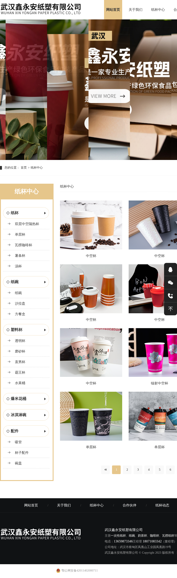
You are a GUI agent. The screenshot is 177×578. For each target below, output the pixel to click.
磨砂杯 (19, 351)
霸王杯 (19, 372)
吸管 (18, 442)
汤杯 (18, 266)
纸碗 (15, 282)
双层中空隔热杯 (26, 224)
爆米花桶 (18, 398)
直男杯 (19, 362)
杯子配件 (21, 452)
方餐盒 (19, 314)
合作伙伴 (129, 505)
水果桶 (19, 383)
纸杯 (15, 213)
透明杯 (19, 341)
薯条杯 (19, 255)
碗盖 (18, 463)
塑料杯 (16, 329)
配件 (15, 431)
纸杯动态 (162, 505)
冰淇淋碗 (18, 415)
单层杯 (19, 234)
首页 (24, 167)
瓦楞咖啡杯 (23, 245)
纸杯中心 (158, 9)
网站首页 (113, 9)
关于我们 (135, 9)
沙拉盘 (19, 303)
